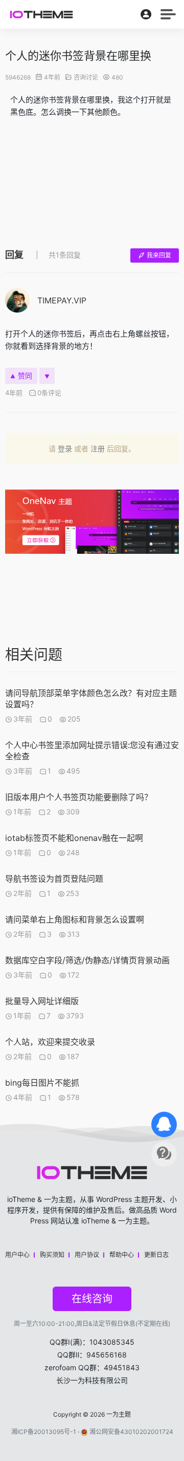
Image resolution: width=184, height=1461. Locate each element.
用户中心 (17, 1255)
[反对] (47, 376)
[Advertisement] (92, 181)
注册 (97, 448)
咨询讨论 (86, 77)
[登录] (146, 16)
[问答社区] (164, 1154)
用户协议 (87, 1255)
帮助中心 (121, 1255)
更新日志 (156, 1255)
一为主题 (118, 1414)
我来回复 (159, 255)
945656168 (106, 1354)
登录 (65, 448)
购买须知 (52, 1255)
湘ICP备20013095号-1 (43, 1432)
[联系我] (164, 1124)
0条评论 (49, 393)
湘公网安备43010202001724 (131, 1432)
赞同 (25, 375)
